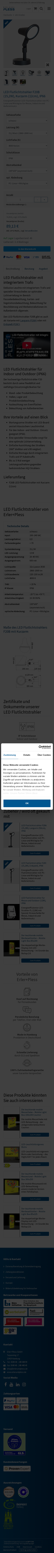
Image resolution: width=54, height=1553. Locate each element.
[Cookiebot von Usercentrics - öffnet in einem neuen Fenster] (39, 747)
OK (27, 803)
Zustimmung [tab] (9, 755)
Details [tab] (26, 755)
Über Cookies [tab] (44, 755)
